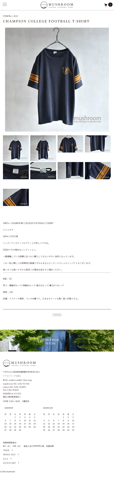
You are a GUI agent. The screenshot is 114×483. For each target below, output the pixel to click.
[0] (105, 6)
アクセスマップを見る (12, 375)
